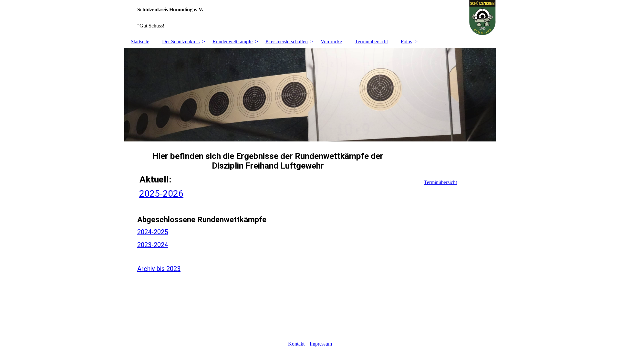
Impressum (321, 344)
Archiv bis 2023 (159, 269)
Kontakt (296, 344)
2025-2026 (161, 193)
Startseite (140, 41)
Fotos (406, 41)
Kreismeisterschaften (286, 41)
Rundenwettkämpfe (232, 41)
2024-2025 (152, 232)
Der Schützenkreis (181, 41)
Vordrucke (331, 41)
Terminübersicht (371, 41)
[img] (310, 18)
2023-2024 (152, 245)
